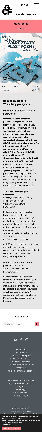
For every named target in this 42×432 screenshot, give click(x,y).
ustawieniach (6, 424)
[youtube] (17, 340)
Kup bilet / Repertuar (26, 14)
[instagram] (26, 339)
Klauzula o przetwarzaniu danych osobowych (21, 360)
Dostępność (21, 367)
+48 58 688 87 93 (21, 392)
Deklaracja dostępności (21, 355)
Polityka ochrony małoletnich (21, 370)
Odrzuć (17, 428)
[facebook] (22, 339)
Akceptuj (6, 428)
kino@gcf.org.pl (21, 395)
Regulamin (21, 349)
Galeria (21, 28)
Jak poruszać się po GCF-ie (21, 364)
